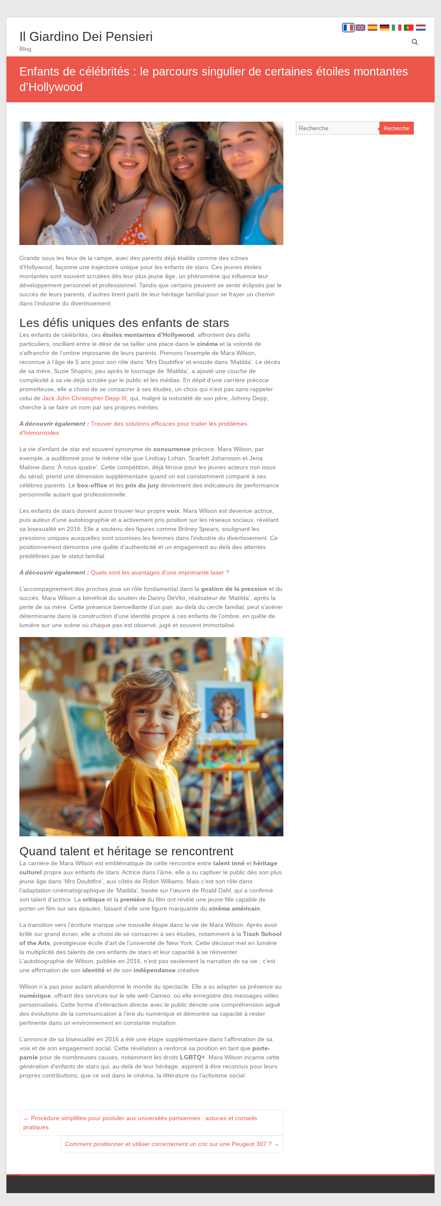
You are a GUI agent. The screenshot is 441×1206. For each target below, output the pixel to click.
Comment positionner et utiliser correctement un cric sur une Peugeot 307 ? (172, 1143)
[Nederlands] (421, 27)
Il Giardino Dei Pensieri (86, 36)
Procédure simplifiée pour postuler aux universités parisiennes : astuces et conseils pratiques (140, 1123)
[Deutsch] (384, 27)
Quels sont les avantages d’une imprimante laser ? (160, 572)
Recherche (397, 129)
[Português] (409, 27)
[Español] (372, 27)
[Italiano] (396, 27)
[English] (360, 27)
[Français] (348, 27)
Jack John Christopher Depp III (84, 398)
